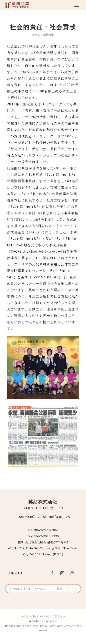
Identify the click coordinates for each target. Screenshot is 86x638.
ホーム (36, 34)
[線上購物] (72, 573)
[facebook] (52, 573)
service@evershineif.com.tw (44, 516)
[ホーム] (17, 5)
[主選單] (76, 5)
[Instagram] (62, 573)
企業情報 (48, 34)
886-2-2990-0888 (46, 530)
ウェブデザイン (56, 616)
